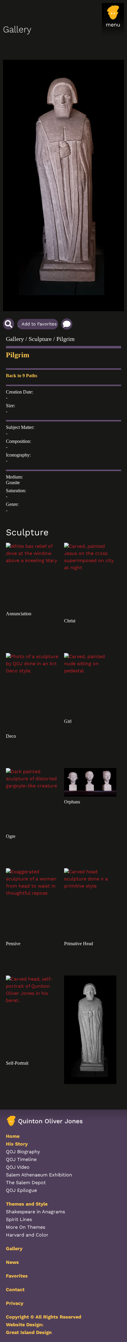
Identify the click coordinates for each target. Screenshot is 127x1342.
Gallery (15, 339)
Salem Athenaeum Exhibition (39, 1175)
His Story (17, 1144)
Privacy (14, 1303)
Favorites (17, 1276)
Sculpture (40, 339)
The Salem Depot (26, 1182)
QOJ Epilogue (21, 1190)
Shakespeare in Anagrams (35, 1211)
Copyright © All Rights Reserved (43, 1317)
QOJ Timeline (21, 1159)
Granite (13, 482)
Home (12, 1136)
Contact (15, 1289)
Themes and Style (27, 1204)
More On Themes (25, 1227)
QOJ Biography (23, 1151)
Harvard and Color (27, 1235)
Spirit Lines (19, 1219)
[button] (113, 19)
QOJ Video (18, 1167)
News (12, 1262)
